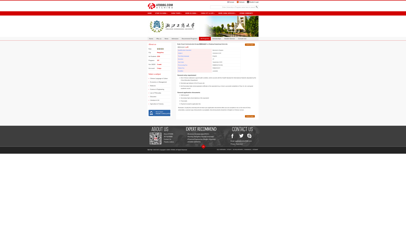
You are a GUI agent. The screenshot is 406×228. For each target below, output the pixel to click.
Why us (158, 38)
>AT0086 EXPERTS (193, 142)
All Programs (205, 38)
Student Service (229, 38)
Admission (175, 38)
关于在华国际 (168, 136)
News (166, 38)
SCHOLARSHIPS (238, 149)
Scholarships (216, 38)
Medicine (153, 86)
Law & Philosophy (155, 93)
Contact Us (167, 139)
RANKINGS (247, 149)
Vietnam (242, 2)
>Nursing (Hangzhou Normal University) (200, 136)
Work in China (190, 13)
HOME (150, 13)
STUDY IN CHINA (160, 13)
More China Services (226, 13)
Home (151, 38)
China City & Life (207, 13)
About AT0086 (168, 134)
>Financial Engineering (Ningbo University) (201, 139)
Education (153, 96)
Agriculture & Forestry (157, 104)
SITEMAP (255, 149)
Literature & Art (154, 100)
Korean (231, 2)
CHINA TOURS (175, 13)
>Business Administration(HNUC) (198, 134)
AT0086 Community (246, 13)
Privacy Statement (237, 144)
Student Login (254, 2)
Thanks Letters (169, 142)
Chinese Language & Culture (159, 78)
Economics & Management (158, 82)
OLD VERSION (221, 149)
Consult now (242, 38)
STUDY (229, 149)
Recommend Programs (189, 38)
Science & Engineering (157, 89)
